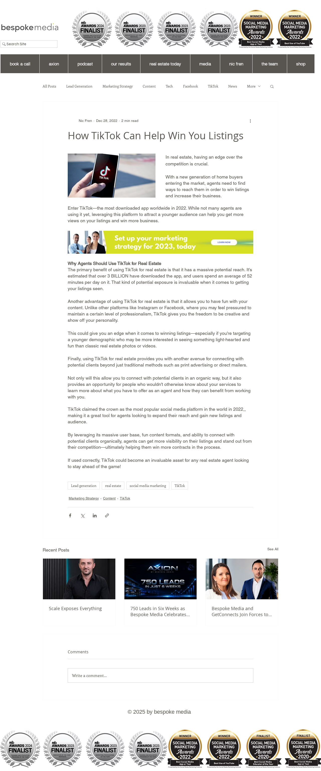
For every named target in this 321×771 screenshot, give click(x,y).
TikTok (213, 86)
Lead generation (84, 485)
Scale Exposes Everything (75, 608)
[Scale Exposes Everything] (79, 579)
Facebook (190, 86)
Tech (169, 86)
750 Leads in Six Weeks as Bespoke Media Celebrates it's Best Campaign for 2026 (159, 611)
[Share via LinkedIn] (94, 515)
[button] (272, 86)
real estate (113, 485)
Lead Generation (79, 86)
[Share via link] (107, 515)
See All (272, 549)
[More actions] (250, 121)
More (251, 86)
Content (149, 86)
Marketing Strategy (118, 86)
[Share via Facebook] (70, 515)
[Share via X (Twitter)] (82, 515)
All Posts (49, 86)
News (232, 86)
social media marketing (148, 485)
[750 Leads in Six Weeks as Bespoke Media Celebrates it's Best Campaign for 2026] (160, 579)
